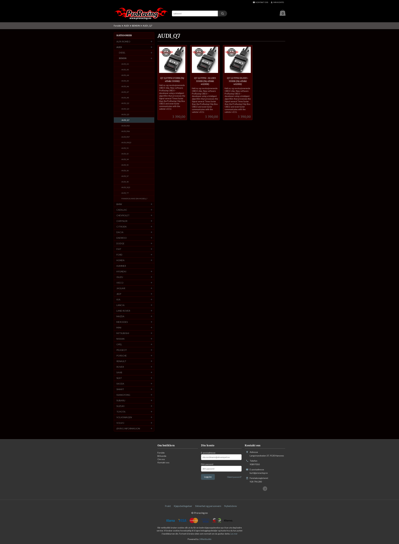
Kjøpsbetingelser (183, 505)
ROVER (120, 366)
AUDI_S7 (125, 176)
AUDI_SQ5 (125, 187)
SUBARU (120, 400)
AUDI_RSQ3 (126, 142)
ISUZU (119, 277)
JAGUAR (120, 288)
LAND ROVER (123, 310)
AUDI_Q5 (125, 114)
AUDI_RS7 (125, 137)
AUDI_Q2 (125, 103)
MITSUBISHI (122, 333)
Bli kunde (161, 456)
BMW (119, 204)
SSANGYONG (123, 395)
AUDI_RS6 (125, 131)
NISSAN (120, 338)
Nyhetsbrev (230, 505)
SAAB (119, 372)
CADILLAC (121, 209)
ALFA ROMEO (123, 41)
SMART (120, 389)
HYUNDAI (121, 271)
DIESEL (122, 52)
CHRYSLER (121, 221)
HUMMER (121, 266)
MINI (118, 327)
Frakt (168, 505)
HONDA (120, 260)
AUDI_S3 (125, 154)
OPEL (119, 344)
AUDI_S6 (125, 170)
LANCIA (120, 305)
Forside (117, 25)
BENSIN (122, 58)
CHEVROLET (123, 215)
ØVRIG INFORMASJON (128, 428)
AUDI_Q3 (125, 109)
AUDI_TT (125, 193)
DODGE (120, 243)
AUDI (119, 47)
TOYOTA (120, 411)
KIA (118, 299)
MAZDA (120, 316)
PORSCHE (121, 355)
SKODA (120, 383)
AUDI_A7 (125, 92)
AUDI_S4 (125, 159)
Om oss (161, 459)
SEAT (119, 378)
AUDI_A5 (125, 81)
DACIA (119, 232)
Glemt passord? (234, 477)
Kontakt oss (163, 462)
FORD (119, 254)
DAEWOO (121, 237)
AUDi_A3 (125, 69)
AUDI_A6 (125, 86)
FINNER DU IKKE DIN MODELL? (134, 198)
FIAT (118, 249)
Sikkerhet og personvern (208, 505)
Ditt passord (207, 464)
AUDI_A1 (125, 64)
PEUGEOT (121, 350)
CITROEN (121, 226)
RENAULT (121, 361)
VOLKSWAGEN (124, 417)
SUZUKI (120, 406)
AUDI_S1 (125, 148)
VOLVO (120, 423)
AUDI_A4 (125, 75)
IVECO (119, 282)
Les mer (234, 533)
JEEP (118, 294)
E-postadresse (208, 452)
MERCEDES (122, 322)
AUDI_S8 (125, 182)
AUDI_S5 (125, 165)
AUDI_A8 (125, 97)
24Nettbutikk (205, 539)
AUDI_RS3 (125, 125)
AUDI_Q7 (125, 120)
